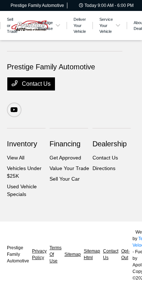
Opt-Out (125, 254)
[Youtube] (14, 110)
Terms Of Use (56, 254)
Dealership (109, 144)
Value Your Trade (69, 168)
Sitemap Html (92, 254)
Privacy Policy (39, 254)
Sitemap (72, 254)
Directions (103, 168)
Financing (65, 144)
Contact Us (35, 84)
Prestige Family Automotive (18, 254)
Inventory (22, 144)
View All (15, 158)
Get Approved (65, 158)
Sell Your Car (65, 179)
